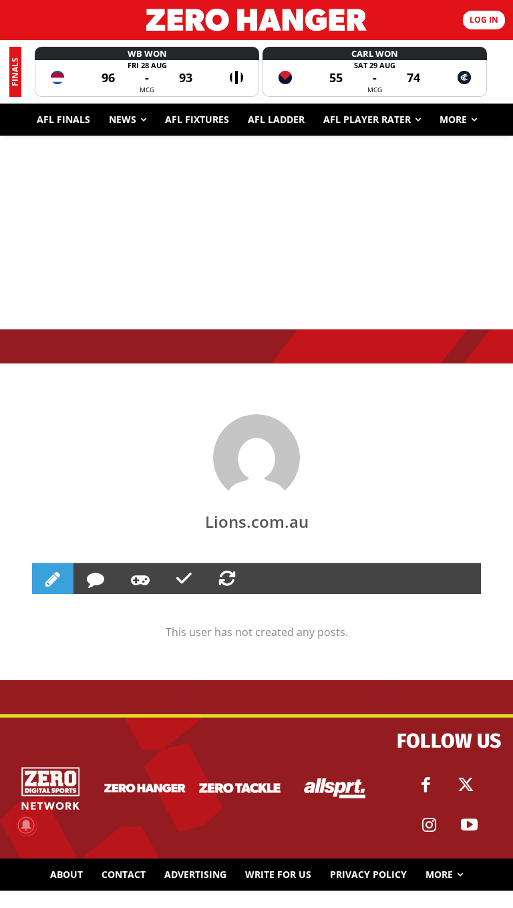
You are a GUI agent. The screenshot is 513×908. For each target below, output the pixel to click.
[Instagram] (429, 825)
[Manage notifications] (26, 825)
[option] (147, 72)
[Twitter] (465, 785)
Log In (484, 19)
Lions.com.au (257, 521)
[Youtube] (469, 825)
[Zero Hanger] (256, 20)
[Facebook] (425, 785)
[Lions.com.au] (256, 457)
